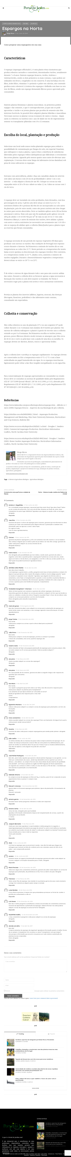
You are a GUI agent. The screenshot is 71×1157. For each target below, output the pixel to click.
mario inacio (13, 552)
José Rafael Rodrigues (16, 756)
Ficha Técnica (58, 1153)
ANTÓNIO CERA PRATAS (16, 568)
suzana (11, 856)
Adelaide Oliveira (14, 775)
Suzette (11, 729)
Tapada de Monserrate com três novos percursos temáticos (34, 1059)
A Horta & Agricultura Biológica (11, 23)
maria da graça (14, 606)
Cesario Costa (13, 646)
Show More (35, 1088)
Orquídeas (29, 1072)
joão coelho (12, 738)
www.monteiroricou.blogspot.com (17, 473)
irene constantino (14, 718)
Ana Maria (12, 683)
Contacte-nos (51, 1153)
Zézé (10, 843)
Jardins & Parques (25, 1061)
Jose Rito (12, 520)
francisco (12, 879)
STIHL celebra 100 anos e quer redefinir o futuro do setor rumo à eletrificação (35, 1079)
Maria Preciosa (13, 867)
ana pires (12, 659)
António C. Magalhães (16, 505)
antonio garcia (13, 799)
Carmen (11, 537)
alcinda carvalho (14, 926)
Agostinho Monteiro (15, 704)
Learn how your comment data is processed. (43, 998)
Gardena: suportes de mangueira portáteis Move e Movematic (34, 1039)
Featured (25, 23)
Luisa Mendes (13, 890)
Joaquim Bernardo (15, 824)
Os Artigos (34, 23)
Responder (12, 515)
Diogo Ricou (10, 33)
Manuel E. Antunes (15, 786)
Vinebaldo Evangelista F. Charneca (20, 589)
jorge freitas (13, 619)
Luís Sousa (12, 901)
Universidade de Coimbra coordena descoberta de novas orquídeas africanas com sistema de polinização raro (36, 1069)
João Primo (12, 632)
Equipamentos (19, 1041)
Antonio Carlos (13, 809)
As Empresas (18, 1082)
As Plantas (18, 1052)
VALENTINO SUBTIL (15, 915)
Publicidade (44, 1155)
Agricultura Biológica (36, 479)
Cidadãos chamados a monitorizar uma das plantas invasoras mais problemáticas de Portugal (36, 1050)
